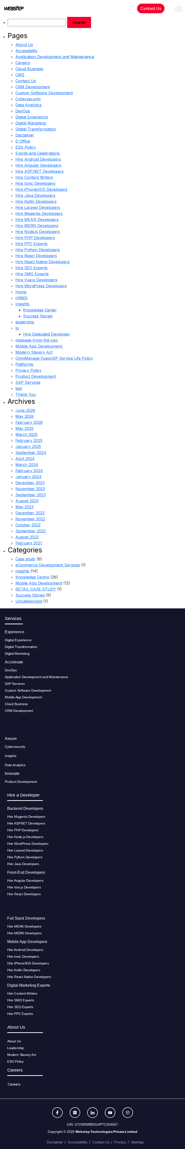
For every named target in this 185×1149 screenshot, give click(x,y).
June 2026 (25, 410)
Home (20, 291)
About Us (24, 44)
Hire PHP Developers (35, 237)
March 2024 (26, 464)
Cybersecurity (28, 98)
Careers (22, 62)
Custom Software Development (44, 92)
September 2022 (30, 531)
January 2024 (28, 476)
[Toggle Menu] (179, 9)
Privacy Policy (28, 370)
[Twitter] (75, 1112)
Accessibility (26, 50)
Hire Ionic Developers (35, 183)
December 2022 (30, 512)
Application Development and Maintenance (54, 56)
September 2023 (30, 494)
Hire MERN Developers (36, 225)
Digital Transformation (35, 129)
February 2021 (28, 543)
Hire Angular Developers (38, 165)
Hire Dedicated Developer (46, 334)
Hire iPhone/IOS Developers (41, 189)
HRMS (21, 298)
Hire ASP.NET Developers (39, 171)
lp (17, 328)
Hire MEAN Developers (37, 219)
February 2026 (29, 422)
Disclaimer (24, 135)
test (18, 388)
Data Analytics (28, 105)
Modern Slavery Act (34, 352)
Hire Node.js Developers (37, 231)
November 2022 (30, 518)
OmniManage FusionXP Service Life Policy (54, 358)
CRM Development (32, 86)
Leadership (15, 1048)
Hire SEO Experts (31, 267)
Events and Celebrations (37, 153)
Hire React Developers (36, 255)
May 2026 (24, 416)
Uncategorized (28, 601)
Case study (25, 559)
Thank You (25, 394)
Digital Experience (31, 117)
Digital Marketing (30, 123)
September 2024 (30, 452)
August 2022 (27, 537)
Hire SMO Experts (32, 273)
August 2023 (27, 500)
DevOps (22, 111)
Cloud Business (29, 68)
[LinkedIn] (92, 1112)
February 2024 (29, 470)
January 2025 (28, 446)
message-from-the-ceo (36, 340)
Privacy (120, 1142)
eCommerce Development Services (47, 565)
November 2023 (30, 488)
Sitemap (137, 1142)
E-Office (22, 141)
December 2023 (30, 482)
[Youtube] (110, 1112)
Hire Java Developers (35, 195)
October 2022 (27, 525)
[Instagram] (127, 1112)
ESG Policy (25, 147)
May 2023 (24, 506)
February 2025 (28, 440)
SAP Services (27, 382)
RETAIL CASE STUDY (35, 589)
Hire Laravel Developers (37, 207)
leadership (24, 322)
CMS (19, 74)
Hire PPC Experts (31, 243)
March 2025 (26, 434)
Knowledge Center (40, 310)
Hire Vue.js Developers (36, 279)
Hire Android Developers (38, 159)
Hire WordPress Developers (41, 285)
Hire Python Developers (37, 249)
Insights (22, 304)
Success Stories (38, 316)
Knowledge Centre (32, 577)
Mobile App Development (39, 346)
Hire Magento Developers (39, 213)
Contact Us (25, 80)
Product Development (35, 376)
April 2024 (25, 458)
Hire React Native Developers (42, 261)
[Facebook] (57, 1112)
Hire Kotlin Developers (36, 201)
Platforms (24, 364)
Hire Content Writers (34, 177)
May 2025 (24, 428)
